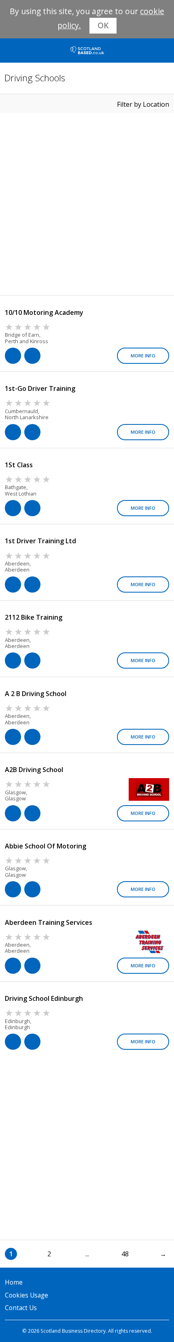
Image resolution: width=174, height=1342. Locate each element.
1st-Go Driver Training (40, 388)
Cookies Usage (26, 1295)
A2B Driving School (34, 769)
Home (14, 1282)
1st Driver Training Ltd (40, 540)
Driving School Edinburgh (44, 998)
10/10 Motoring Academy (44, 312)
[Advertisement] (87, 204)
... (87, 1253)
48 (125, 1253)
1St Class (19, 464)
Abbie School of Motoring (45, 846)
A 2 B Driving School (35, 693)
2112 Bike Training (33, 617)
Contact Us (21, 1308)
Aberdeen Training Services (48, 922)
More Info (143, 355)
